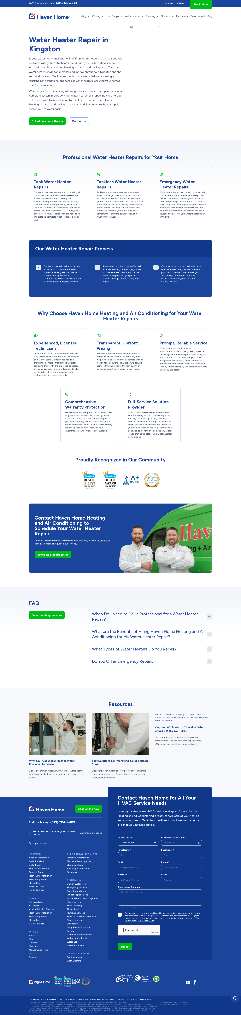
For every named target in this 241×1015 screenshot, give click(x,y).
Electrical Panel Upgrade (79, 861)
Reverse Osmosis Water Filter (82, 916)
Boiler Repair (35, 865)
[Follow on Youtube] (188, 982)
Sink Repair (72, 923)
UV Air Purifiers (36, 890)
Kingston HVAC (37, 886)
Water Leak (72, 941)
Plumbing (150, 16)
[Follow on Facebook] (195, 982)
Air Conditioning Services (41, 909)
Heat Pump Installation (40, 875)
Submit (125, 946)
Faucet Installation (76, 891)
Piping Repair (73, 909)
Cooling (96, 16)
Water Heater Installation (79, 934)
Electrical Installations (78, 857)
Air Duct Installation (39, 857)
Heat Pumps (112, 16)
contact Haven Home (99, 100)
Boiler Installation (37, 861)
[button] (156, 978)
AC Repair (34, 905)
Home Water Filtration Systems (82, 898)
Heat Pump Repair (38, 916)
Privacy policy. (132, 1000)
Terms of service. (146, 1000)
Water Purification (76, 945)
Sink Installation (75, 920)
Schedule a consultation (47, 121)
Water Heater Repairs (77, 938)
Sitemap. (121, 1000)
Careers (33, 942)
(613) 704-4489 (66, 3)
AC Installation (36, 902)
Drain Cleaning (74, 960)
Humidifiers (34, 883)
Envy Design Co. (184, 1004)
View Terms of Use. (146, 921)
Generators (73, 872)
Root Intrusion (74, 957)
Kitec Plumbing (74, 905)
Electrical (165, 16)
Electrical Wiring (75, 865)
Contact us (79, 121)
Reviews (33, 957)
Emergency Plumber (77, 887)
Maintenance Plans (186, 16)
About (201, 16)
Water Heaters (132, 16)
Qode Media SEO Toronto (177, 1002)
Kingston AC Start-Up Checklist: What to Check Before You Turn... (181, 729)
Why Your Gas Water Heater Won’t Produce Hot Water (52, 762)
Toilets (70, 931)
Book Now (201, 4)
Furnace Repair (36, 872)
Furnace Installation (39, 868)
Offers (32, 953)
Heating (82, 16)
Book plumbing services (46, 615)
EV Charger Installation (78, 868)
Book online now (88, 809)
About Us (34, 935)
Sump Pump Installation (79, 927)
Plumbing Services (76, 913)
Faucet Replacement (77, 894)
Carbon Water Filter (76, 884)
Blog (209, 16)
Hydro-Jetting (74, 902)
